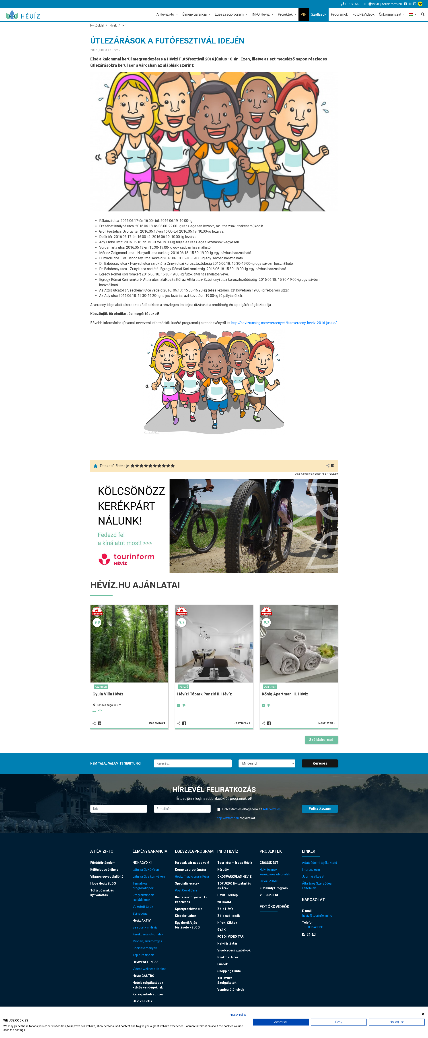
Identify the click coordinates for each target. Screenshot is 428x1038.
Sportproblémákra (188, 909)
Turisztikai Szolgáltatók (227, 980)
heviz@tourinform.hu (317, 915)
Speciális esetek (187, 883)
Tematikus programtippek (143, 886)
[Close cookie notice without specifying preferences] (423, 1014)
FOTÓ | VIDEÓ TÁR (230, 936)
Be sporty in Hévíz (145, 927)
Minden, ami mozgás (147, 941)
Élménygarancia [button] (195, 14)
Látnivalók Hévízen (146, 869)
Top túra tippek (143, 955)
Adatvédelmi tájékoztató (319, 862)
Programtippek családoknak (143, 897)
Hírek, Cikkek (227, 922)
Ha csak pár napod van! (192, 862)
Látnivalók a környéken (149, 876)
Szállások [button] (318, 14)
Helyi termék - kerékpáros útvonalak (275, 872)
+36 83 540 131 (313, 927)
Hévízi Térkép (227, 895)
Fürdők (222, 964)
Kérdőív (223, 869)
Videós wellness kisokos (149, 969)
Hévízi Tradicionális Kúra (192, 876)
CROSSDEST (269, 862)
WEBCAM (224, 902)
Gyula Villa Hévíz (108, 694)
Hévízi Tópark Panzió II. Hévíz (204, 694)
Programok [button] (339, 14)
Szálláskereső (321, 740)
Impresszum (311, 869)
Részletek (156, 723)
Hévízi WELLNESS (145, 962)
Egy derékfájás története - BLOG (187, 925)
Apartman (101, 686)
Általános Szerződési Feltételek (317, 886)
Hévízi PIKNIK (269, 881)
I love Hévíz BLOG (103, 883)
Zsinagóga (140, 913)
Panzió (183, 686)
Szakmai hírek (228, 957)
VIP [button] (304, 14)
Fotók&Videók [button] (363, 14)
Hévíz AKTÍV (142, 920)
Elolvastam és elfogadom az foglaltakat (249, 813)
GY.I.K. (221, 929)
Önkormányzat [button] (390, 14)
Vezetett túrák (143, 906)
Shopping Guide (229, 971)
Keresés (320, 763)
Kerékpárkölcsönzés (148, 994)
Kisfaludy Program (274, 888)
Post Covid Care (186, 890)
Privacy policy (238, 1014)
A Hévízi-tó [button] (165, 14)
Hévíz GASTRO (143, 976)
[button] (413, 15)
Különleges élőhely (104, 869)
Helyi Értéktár (227, 943)
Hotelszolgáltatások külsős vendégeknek (148, 985)
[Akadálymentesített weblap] (421, 4)
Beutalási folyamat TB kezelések (191, 899)
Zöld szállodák (228, 916)
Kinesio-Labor (185, 916)
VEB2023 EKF (269, 895)
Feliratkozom (320, 808)
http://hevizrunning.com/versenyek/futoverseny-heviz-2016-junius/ (284, 323)
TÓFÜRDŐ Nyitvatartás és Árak (234, 886)
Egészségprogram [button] (230, 14)
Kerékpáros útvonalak (148, 934)
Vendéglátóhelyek (230, 989)
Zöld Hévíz (225, 909)
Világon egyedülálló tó (106, 876)
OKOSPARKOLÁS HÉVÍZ (234, 876)
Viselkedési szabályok (234, 950)
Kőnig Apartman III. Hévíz (285, 694)
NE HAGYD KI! (142, 862)
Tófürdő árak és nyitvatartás (102, 893)
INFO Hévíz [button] (261, 14)
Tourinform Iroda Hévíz (234, 862)
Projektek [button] (286, 14)
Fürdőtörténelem (102, 862)
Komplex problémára (190, 869)
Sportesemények (145, 948)
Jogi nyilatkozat (313, 876)
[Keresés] (421, 14)
